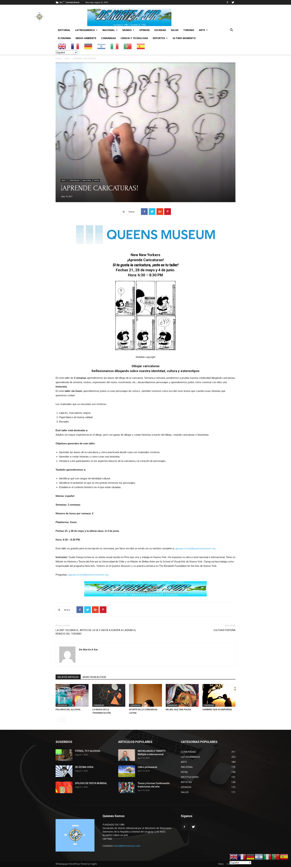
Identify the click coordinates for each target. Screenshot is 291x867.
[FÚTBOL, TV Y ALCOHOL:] (64, 755)
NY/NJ (96, 180)
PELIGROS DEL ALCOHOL (68, 709)
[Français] (75, 46)
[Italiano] (114, 46)
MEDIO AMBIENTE (86, 38)
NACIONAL (108, 30)
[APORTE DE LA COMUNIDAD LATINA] (145, 695)
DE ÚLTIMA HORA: (84, 767)
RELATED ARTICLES (68, 677)
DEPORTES (159, 38)
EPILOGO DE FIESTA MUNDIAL (91, 783)
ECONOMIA (64, 38)
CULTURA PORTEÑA (224, 630)
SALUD (175, 30)
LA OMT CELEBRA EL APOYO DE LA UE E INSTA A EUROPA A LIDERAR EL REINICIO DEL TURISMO (96, 632)
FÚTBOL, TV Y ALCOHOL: (88, 751)
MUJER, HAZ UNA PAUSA (178, 709)
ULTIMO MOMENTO (184, 38)
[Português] (127, 46)
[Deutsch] (88, 46)
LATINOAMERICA (85, 30)
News (220, 863)
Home (58, 58)
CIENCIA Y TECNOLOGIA (134, 38)
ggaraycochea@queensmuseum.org (195, 548)
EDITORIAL (64, 30)
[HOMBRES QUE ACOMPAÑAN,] (218, 695)
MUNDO (127, 30)
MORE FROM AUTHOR (94, 677)
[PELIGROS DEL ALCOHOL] (72, 695)
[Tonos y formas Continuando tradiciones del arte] (126, 787)
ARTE (202, 30)
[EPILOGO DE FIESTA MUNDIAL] (64, 787)
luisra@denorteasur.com (127, 845)
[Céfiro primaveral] (126, 771)
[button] (231, 30)
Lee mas (107, 838)
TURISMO (188, 30)
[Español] (141, 46)
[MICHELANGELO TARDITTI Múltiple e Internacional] (126, 755)
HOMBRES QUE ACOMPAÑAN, (217, 709)
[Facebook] (227, 2)
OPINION (144, 30)
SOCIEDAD (160, 30)
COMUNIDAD (108, 38)
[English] (62, 46)
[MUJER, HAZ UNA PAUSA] (182, 695)
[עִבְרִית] (101, 46)
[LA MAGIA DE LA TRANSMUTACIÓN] (108, 695)
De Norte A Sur (88, 649)
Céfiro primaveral (147, 767)
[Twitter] (232, 2)
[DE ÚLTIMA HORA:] (64, 771)
